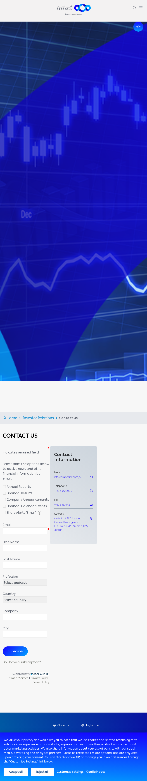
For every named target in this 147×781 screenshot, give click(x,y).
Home (12, 418)
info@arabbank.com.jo (67, 477)
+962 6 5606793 (62, 504)
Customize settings (70, 771)
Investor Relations (39, 418)
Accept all (16, 771)
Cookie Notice (95, 771)
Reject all (42, 771)
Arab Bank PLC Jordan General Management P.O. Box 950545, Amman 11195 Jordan (71, 524)
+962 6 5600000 (63, 490)
